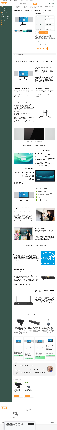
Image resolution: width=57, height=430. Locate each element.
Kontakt (22, 0)
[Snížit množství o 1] (38, 33)
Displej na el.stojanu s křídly (39, 357)
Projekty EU (15, 418)
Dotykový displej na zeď (18, 355)
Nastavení (8, 427)
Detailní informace (38, 41)
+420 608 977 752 (28, 409)
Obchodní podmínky (16, 415)
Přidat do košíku (44, 32)
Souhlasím (31, 424)
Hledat (35, 3)
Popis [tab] (14, 54)
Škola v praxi (15, 413)
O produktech (15, 412)
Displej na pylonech (29, 358)
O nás (27, 0)
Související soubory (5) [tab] (20, 54)
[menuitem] (6, 7)
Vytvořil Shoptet (53, 422)
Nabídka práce (15, 411)
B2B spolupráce (15, 414)
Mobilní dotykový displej (50, 355)
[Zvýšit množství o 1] (38, 31)
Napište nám (32, 0)
